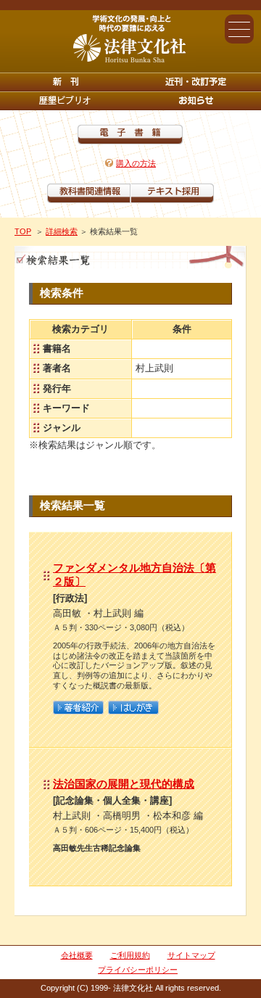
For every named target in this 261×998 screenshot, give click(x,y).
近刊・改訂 (195, 82)
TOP (22, 231)
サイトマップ (191, 955)
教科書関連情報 (88, 193)
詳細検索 (62, 231)
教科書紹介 (172, 193)
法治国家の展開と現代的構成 (123, 784)
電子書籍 (130, 134)
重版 (195, 100)
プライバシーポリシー (138, 969)
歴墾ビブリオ (65, 100)
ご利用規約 (130, 955)
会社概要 (77, 955)
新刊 (65, 82)
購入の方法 (136, 163)
